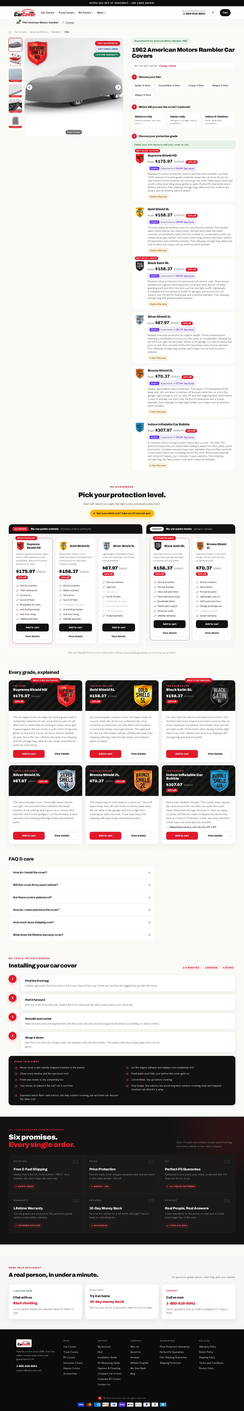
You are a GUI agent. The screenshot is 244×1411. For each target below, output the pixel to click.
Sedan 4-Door (143, 85)
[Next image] (118, 87)
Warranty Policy (207, 1346)
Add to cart (32, 627)
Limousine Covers (73, 1362)
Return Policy (206, 1352)
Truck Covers (66, 12)
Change (70, 22)
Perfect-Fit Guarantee (172, 1352)
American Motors (39, 32)
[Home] (10, 32)
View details (32, 636)
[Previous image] (29, 87)
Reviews (135, 1357)
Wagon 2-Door (220, 85)
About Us (135, 1352)
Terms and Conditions (211, 1362)
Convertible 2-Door (169, 85)
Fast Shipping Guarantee (173, 1357)
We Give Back (138, 1368)
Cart (225, 12)
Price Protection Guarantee (175, 1346)
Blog (132, 1373)
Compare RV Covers (109, 1379)
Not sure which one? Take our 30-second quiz (124, 513)
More (101, 12)
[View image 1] (15, 45)
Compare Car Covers (110, 1373)
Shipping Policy (207, 1357)
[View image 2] (15, 60)
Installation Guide (107, 1357)
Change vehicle (167, 65)
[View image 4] (15, 91)
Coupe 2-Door (196, 85)
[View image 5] (15, 106)
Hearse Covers (71, 1368)
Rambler (56, 32)
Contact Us (104, 1384)
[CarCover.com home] (24, 12)
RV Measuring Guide (109, 1362)
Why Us (134, 1346)
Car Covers (47, 12)
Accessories (70, 1373)
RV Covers (86, 12)
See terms (189, 168)
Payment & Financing (109, 1368)
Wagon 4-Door (143, 94)
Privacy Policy (206, 1368)
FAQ (100, 1352)
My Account (104, 1346)
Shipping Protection (170, 1362)
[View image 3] (15, 75)
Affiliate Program (139, 1362)
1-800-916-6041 (26, 1366)
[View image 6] (15, 121)
